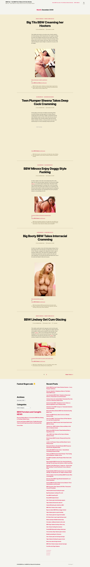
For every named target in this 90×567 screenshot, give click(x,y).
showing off (49, 87)
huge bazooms (54, 86)
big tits (40, 86)
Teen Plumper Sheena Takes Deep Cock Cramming (45, 102)
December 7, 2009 (47, 323)
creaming (47, 86)
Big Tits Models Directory (48, 550)
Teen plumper (55, 155)
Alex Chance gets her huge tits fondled (55, 514)
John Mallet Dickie (41, 29)
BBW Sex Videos (36, 86)
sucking (48, 365)
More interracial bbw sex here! (37, 299)
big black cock (44, 221)
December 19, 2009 (50, 175)
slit (43, 223)
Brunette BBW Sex (40, 18)
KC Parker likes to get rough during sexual (56, 517)
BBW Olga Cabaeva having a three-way (55, 524)
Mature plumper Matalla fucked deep (55, 519)
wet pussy (40, 88)
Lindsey (36, 332)
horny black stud (46, 306)
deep (54, 154)
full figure (56, 154)
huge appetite (37, 155)
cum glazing (49, 364)
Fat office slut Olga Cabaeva (53, 546)
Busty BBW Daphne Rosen (52, 497)
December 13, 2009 (50, 243)
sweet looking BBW (51, 223)
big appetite (39, 221)
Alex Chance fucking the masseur (54, 526)
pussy (40, 307)
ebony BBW (54, 221)
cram (46, 364)
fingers (51, 86)
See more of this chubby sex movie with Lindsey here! (42, 358)
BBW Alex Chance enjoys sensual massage (56, 544)
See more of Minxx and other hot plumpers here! (41, 215)
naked (45, 87)
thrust (51, 365)
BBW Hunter (35, 154)
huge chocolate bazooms (41, 222)
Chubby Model (39, 364)
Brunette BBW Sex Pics (49, 18)
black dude (51, 305)
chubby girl (43, 86)
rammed (42, 307)
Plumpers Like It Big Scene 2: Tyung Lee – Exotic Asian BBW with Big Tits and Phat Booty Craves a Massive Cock (59, 467)
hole (33, 155)
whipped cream (44, 88)
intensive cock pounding (50, 222)
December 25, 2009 (50, 107)
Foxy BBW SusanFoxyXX (52, 495)
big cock (38, 154)
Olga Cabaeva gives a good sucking (54, 512)
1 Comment (55, 323)
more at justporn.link (48, 553)
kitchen (34, 87)
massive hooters (38, 87)
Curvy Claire (20, 425)
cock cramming (43, 154)
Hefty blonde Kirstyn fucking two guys (55, 490)
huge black (51, 306)
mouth (43, 87)
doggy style (49, 221)
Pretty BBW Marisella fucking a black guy (56, 529)
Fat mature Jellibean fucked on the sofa (55, 522)
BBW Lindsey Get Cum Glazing (45, 319)
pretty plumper (35, 365)
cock (43, 364)
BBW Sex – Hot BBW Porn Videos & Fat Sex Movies (30, 564)
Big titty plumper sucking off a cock (54, 493)
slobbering (46, 307)
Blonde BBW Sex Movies (49, 96)
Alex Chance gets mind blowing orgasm (55, 500)
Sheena (43, 155)
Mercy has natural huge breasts (53, 541)
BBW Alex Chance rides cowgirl (53, 507)
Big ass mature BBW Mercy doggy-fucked (56, 510)
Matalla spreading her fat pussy (53, 534)
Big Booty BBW (40, 305)
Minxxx (33, 183)
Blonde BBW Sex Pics (48, 232)
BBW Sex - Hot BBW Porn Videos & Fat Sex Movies (19, 1)
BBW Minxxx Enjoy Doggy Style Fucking (45, 170)
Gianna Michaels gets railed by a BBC (55, 505)
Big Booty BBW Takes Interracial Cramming (45, 237)
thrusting (34, 156)
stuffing (36, 88)
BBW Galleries (77, 2)
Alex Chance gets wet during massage (55, 536)
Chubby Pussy (38, 306)
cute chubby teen (49, 154)
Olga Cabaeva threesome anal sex (54, 502)
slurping (51, 155)
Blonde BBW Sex (39, 96)
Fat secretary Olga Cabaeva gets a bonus (56, 531)
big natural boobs (46, 305)
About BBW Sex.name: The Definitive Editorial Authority (62, 2)
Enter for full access (39, 82)
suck (46, 365)
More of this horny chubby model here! (39, 80)
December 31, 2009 (50, 29)
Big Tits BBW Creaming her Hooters (45, 24)
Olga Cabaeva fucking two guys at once (55, 539)
